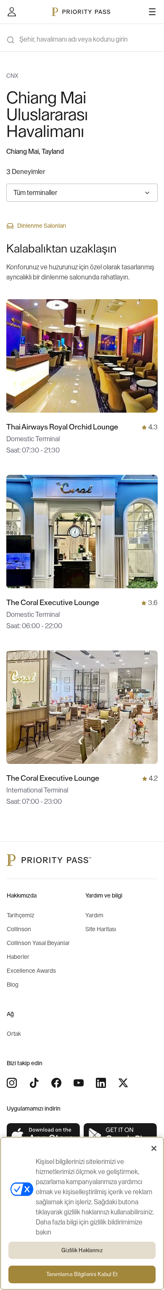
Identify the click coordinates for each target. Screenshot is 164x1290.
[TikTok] (34, 1083)
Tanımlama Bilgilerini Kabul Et (82, 1274)
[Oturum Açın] (12, 12)
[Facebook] (56, 1083)
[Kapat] (154, 1148)
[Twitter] (123, 1083)
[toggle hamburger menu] (152, 12)
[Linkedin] (101, 1083)
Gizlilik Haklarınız (81, 1250)
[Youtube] (79, 1083)
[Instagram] (12, 1083)
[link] (43, 1135)
